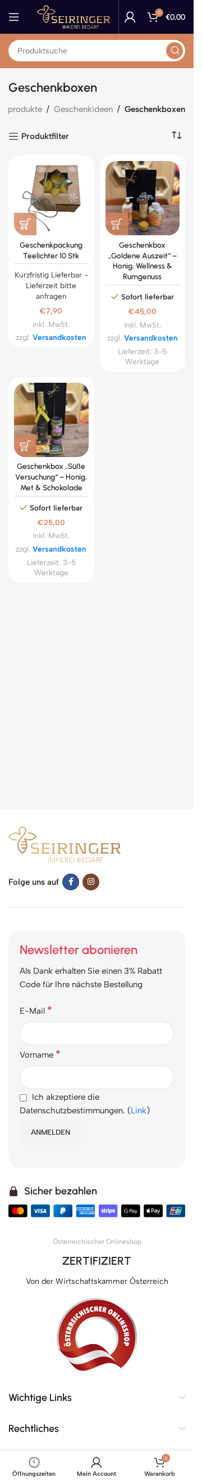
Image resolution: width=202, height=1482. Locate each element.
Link (138, 1110)
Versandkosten (59, 337)
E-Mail (36, 1010)
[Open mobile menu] (14, 17)
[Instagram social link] (90, 882)
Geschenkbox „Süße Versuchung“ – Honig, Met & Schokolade (51, 477)
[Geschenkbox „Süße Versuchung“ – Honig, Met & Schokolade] (51, 420)
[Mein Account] (130, 17)
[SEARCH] (174, 50)
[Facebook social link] (70, 882)
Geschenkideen (83, 109)
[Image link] (64, 843)
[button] (25, 224)
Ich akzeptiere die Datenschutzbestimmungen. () (85, 1104)
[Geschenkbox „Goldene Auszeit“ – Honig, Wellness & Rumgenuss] (142, 198)
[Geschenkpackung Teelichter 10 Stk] (51, 198)
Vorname (40, 1054)
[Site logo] (73, 16)
